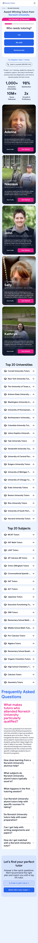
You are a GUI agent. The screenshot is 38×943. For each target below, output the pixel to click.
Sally (8, 285)
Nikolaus (11, 184)
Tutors (3, 8)
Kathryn (10, 334)
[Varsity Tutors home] (8, 3)
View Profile (10, 149)
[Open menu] (34, 3)
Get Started (25, 149)
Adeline (10, 132)
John (8, 233)
